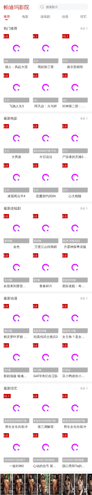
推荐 (7, 16)
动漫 (65, 16)
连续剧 (45, 16)
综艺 (83, 16)
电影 (25, 16)
